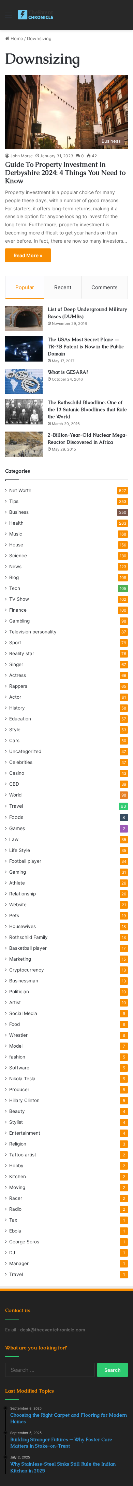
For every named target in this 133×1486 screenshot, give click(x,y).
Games (17, 828)
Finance (18, 610)
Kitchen (17, 1176)
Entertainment (24, 1133)
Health (16, 523)
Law (13, 839)
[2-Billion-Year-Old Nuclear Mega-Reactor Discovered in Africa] (24, 444)
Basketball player (28, 948)
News (15, 566)
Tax (13, 1220)
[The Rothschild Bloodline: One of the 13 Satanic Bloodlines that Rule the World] (24, 411)
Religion (17, 1144)
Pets (14, 915)
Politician (19, 991)
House (16, 544)
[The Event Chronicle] (36, 15)
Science (18, 555)
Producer (19, 1089)
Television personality (33, 631)
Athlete (17, 883)
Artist (15, 1002)
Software (19, 1067)
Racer (15, 1198)
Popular (24, 287)
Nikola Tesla (22, 1078)
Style (14, 729)
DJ (12, 1252)
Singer (16, 664)
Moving (17, 1187)
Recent (62, 287)
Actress (17, 675)
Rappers (18, 686)
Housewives (22, 926)
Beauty (17, 1111)
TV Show (19, 599)
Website (18, 904)
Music (15, 534)
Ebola (15, 1231)
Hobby (16, 1165)
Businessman (23, 980)
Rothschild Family (28, 937)
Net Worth (20, 490)
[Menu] (8, 17)
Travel (16, 806)
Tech (14, 588)
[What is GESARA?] (24, 381)
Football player (25, 861)
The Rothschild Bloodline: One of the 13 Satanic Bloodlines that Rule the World (87, 409)
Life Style (19, 850)
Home (16, 38)
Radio (15, 1209)
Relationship (22, 893)
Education (20, 718)
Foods (16, 817)
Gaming (17, 872)
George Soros (24, 1241)
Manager (19, 1263)
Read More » (28, 255)
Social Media (23, 1013)
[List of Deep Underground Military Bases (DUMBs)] (24, 318)
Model (16, 1046)
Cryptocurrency (26, 970)
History (17, 708)
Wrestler (18, 1035)
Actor (15, 697)
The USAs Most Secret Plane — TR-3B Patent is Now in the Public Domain (86, 346)
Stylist (16, 1122)
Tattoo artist (22, 1154)
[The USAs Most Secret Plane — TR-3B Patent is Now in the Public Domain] (24, 349)
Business (19, 512)
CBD (14, 784)
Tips (13, 501)
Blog (14, 577)
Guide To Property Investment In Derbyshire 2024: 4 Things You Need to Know (65, 172)
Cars (14, 740)
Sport (15, 642)
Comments (104, 287)
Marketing (20, 959)
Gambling (19, 621)
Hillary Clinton (24, 1100)
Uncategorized (25, 751)
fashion (17, 1057)
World (15, 795)
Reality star (21, 653)
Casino (16, 773)
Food (14, 1024)
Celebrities (20, 762)
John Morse (21, 155)
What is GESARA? (68, 372)
